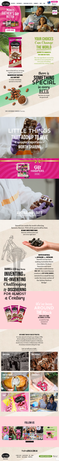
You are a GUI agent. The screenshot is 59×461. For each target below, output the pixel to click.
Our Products (19, 3)
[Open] (5, 429)
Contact (49, 3)
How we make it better (28, 3)
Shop (41, 3)
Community (36, 3)
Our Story (13, 3)
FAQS (44, 3)
